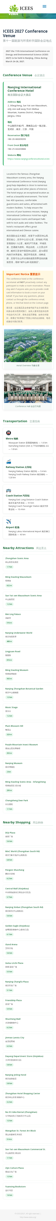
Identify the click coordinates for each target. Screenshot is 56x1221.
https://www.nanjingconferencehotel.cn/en (29, 158)
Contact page (42, 302)
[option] (28, 14)
